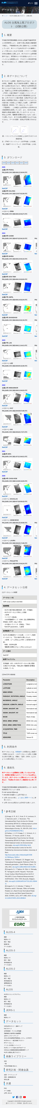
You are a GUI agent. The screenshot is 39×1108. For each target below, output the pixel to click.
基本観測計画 (8, 981)
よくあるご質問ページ (25, 797)
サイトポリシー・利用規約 (15, 1103)
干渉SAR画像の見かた (10, 1066)
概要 (5, 937)
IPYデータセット (9, 1043)
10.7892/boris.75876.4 (12, 857)
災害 (5, 1061)
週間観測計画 (8, 983)
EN (32, 3)
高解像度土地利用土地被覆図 (12, 1033)
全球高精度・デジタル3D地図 (12, 1031)
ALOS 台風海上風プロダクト (12, 1052)
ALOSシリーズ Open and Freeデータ (15, 1047)
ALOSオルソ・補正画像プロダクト (14, 1040)
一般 (5, 1063)
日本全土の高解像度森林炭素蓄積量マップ (16, 1050)
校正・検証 (7, 942)
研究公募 (6, 1079)
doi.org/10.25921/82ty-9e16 (22, 845)
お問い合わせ (8, 1093)
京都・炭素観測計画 (10, 1077)
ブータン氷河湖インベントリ (12, 1045)
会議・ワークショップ (10, 1074)
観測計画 (6, 944)
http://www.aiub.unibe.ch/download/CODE (18, 855)
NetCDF (5, 188)
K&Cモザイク (8, 1028)
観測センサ (7, 939)
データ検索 (7, 1090)
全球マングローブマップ (11, 1036)
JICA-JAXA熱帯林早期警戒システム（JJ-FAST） (18, 1038)
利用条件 (19, 752)
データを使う (8, 946)
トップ (5, 16)
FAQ (5, 1088)
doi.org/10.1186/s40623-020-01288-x (24, 867)
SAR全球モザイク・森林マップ (13, 1026)
